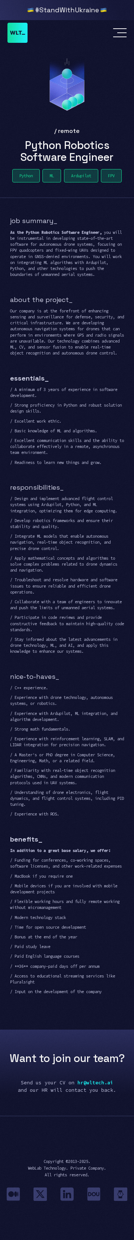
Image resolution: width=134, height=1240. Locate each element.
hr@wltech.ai (95, 1083)
